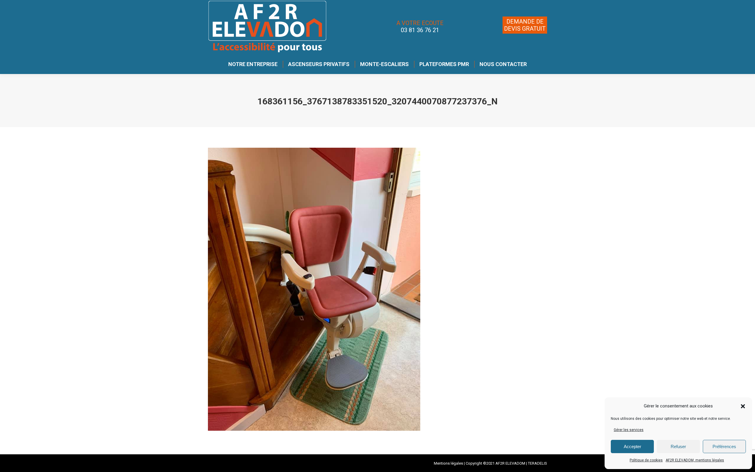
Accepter (632, 446)
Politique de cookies (646, 460)
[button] (743, 406)
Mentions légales (448, 463)
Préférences (724, 446)
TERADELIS (537, 463)
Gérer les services (629, 430)
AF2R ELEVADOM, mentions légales (695, 460)
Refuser (678, 446)
